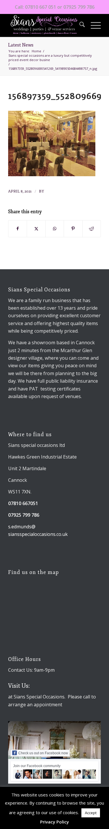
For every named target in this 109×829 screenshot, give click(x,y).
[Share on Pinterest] (73, 228)
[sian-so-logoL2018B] (45, 25)
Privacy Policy (54, 822)
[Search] (79, 25)
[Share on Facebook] (17, 228)
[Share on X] (36, 228)
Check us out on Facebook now (43, 753)
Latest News (20, 45)
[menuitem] (79, 25)
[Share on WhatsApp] (55, 228)
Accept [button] (91, 812)
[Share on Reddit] (92, 228)
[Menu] (93, 25)
